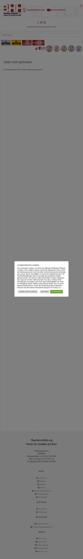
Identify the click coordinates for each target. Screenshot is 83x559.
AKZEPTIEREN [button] (56, 292)
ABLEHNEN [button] (44, 292)
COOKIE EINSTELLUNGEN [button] (28, 292)
